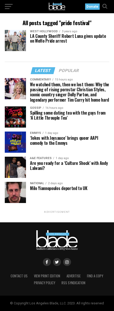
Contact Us (19, 275)
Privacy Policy (44, 282)
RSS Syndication (73, 282)
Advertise (74, 275)
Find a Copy (95, 275)
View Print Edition (47, 275)
